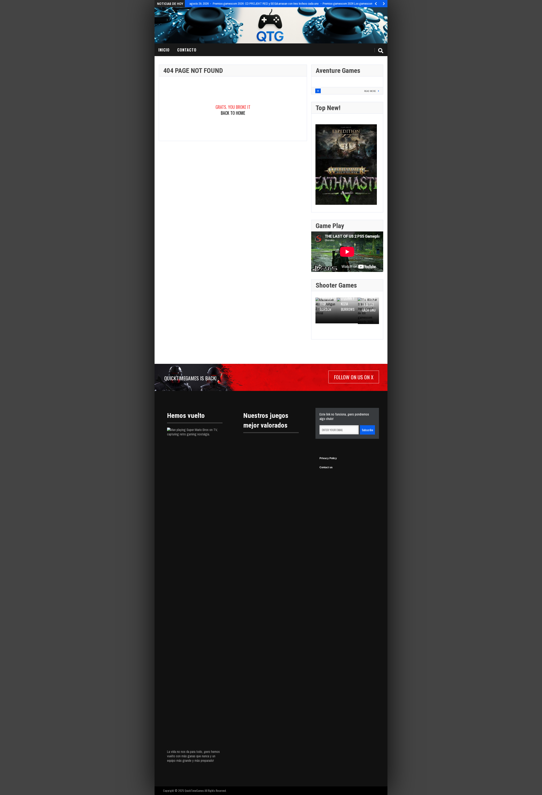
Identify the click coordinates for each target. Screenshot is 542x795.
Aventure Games (338, 70)
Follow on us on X (353, 377)
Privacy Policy (328, 458)
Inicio (164, 50)
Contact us (326, 467)
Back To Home (233, 113)
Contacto (186, 50)
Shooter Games (336, 285)
